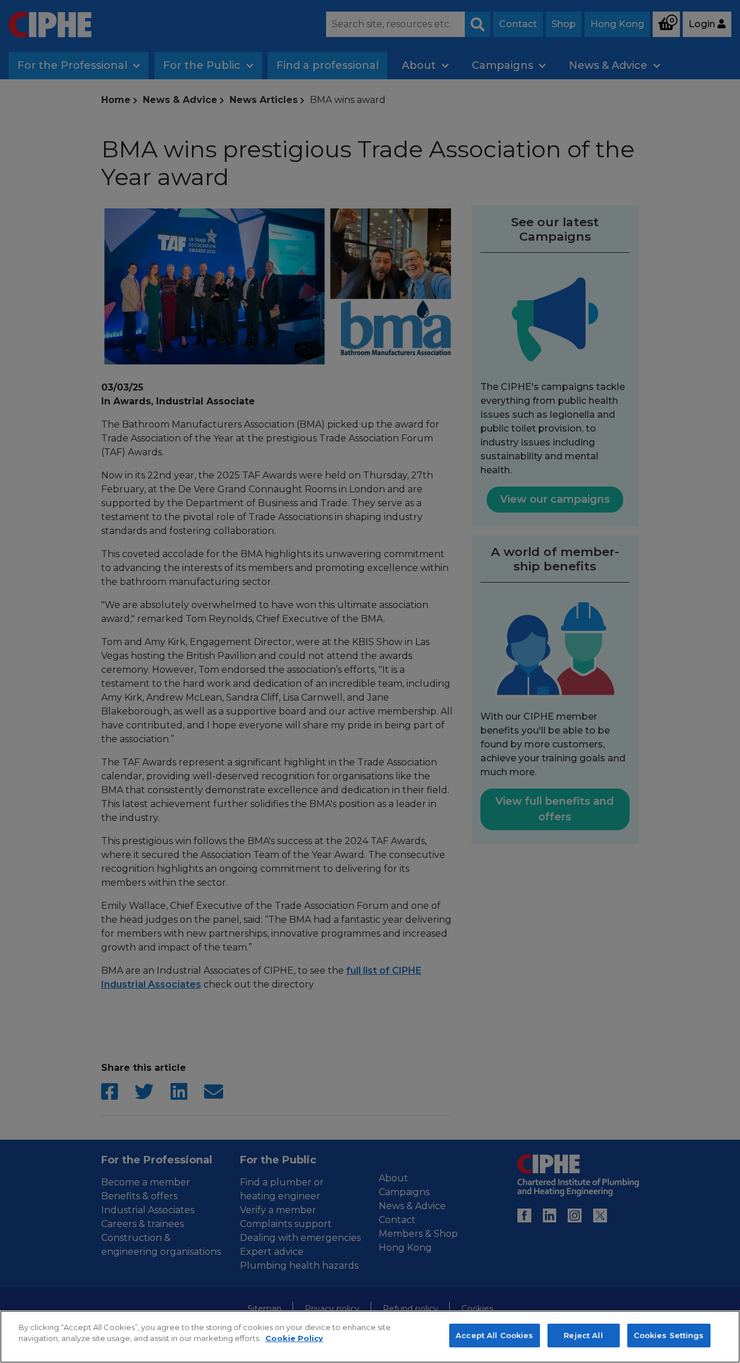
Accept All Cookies (494, 1335)
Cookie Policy (294, 1338)
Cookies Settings (669, 1335)
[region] (370, 1336)
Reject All (583, 1335)
